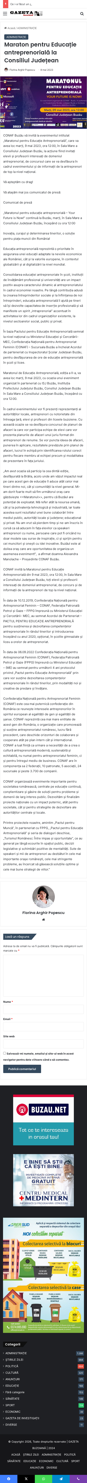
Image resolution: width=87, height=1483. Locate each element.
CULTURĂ (11, 1372)
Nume (8, 1001)
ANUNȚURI (12, 1379)
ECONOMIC (12, 1411)
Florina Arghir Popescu (22, 69)
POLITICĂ (11, 1366)
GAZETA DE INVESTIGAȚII (22, 1418)
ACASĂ (15, 1454)
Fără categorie (14, 1392)
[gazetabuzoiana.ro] (26, 13)
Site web (9, 1036)
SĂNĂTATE (12, 1398)
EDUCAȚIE (12, 1385)
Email (8, 1019)
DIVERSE (11, 1424)
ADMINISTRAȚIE (27, 28)
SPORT (10, 1405)
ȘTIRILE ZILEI (14, 1359)
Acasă (11, 28)
